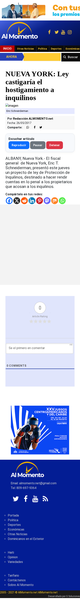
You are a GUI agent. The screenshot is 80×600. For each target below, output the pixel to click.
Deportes (56, 48)
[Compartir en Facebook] (33, 127)
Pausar (37, 145)
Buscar (73, 57)
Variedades (15, 562)
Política (42, 48)
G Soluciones (73, 596)
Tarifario (13, 575)
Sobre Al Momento (21, 585)
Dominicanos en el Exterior (26, 539)
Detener (54, 145)
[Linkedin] (32, 200)
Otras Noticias (25, 48)
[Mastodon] (47, 200)
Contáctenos (17, 580)
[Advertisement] (40, 244)
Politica (13, 520)
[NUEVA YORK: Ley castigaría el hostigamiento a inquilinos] (11, 106)
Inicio (7, 48)
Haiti (11, 552)
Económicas (16, 529)
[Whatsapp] (62, 200)
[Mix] (54, 200)
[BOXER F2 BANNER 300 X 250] (40, 430)
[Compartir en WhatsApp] (26, 127)
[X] (16, 200)
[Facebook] (9, 200)
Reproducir (19, 145)
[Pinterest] (39, 200)
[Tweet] (39, 127)
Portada (13, 515)
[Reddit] (24, 200)
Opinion (13, 557)
